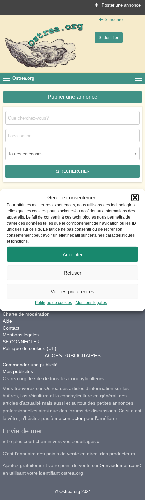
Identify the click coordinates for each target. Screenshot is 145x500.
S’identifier (108, 37)
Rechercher (74, 171)
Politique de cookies (53, 302)
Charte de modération (26, 314)
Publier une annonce (72, 97)
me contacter (69, 418)
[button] (135, 197)
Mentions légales (91, 302)
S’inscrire (114, 19)
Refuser (72, 272)
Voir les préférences (72, 291)
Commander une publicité (30, 364)
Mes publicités (18, 371)
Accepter (73, 254)
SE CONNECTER (21, 341)
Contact (11, 328)
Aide (7, 321)
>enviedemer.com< (120, 465)
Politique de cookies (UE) (29, 348)
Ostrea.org (23, 78)
